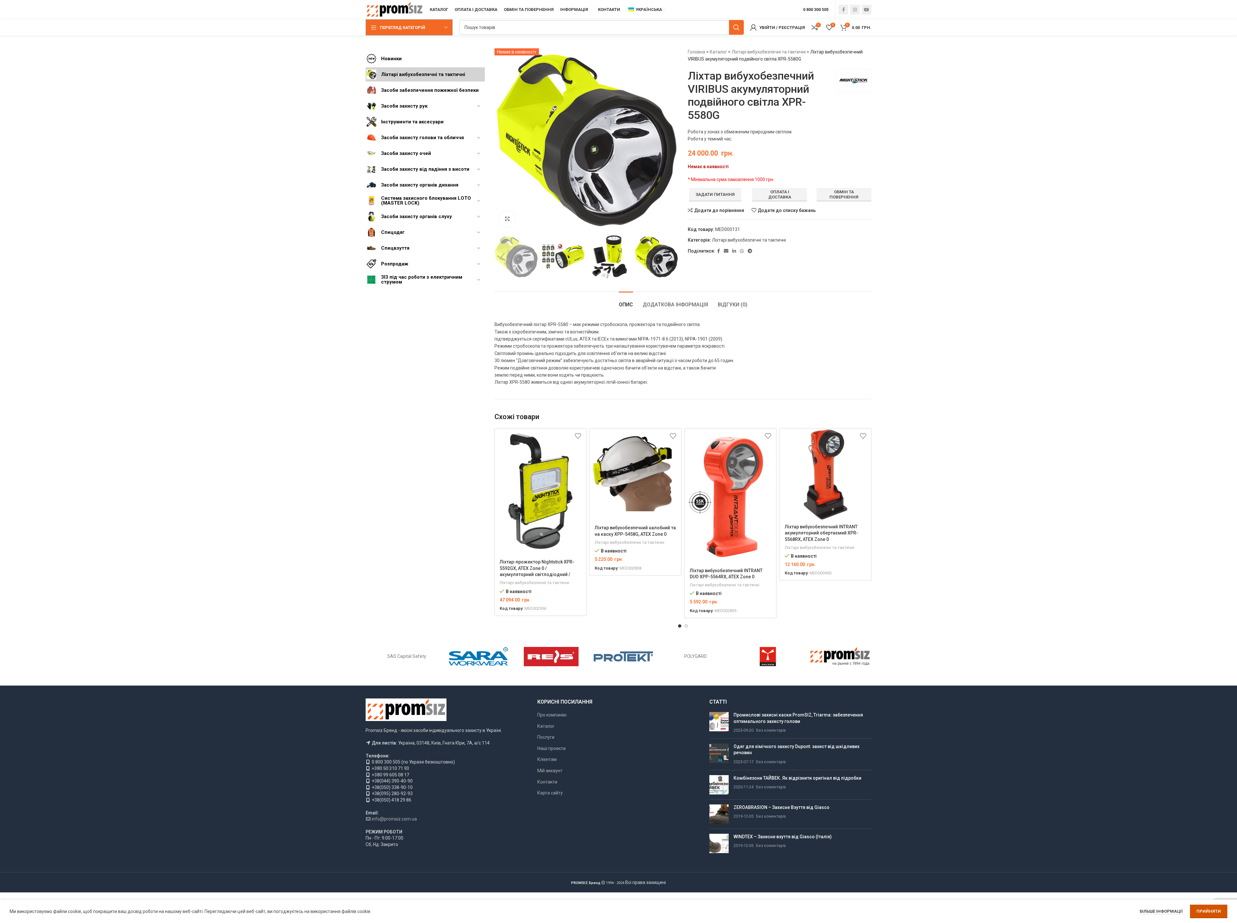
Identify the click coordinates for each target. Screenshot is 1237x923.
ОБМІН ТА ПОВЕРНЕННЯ (843, 194)
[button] (502, 257)
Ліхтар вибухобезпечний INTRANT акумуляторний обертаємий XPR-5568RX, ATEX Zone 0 (821, 533)
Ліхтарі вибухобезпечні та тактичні (769, 51)
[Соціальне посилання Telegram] (750, 251)
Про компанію (552, 714)
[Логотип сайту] (394, 9)
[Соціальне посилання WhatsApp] (742, 251)
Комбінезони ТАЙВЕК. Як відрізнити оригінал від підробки (797, 778)
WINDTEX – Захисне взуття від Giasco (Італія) (783, 836)
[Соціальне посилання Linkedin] (734, 251)
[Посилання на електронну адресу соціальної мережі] (726, 251)
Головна (696, 51)
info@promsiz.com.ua (394, 819)
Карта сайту (550, 792)
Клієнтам (547, 759)
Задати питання (715, 194)
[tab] (626, 301)
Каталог (718, 51)
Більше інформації (1162, 911)
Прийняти (1208, 911)
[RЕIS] (551, 656)
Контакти (547, 781)
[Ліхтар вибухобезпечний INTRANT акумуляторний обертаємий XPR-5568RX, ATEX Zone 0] (825, 474)
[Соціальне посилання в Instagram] (855, 9)
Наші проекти (551, 748)
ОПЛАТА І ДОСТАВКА (779, 194)
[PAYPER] (768, 656)
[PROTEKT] (623, 656)
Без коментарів (771, 730)
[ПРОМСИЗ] (840, 656)
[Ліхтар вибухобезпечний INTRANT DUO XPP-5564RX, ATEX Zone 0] (730, 496)
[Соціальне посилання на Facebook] (843, 9)
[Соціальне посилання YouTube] (866, 9)
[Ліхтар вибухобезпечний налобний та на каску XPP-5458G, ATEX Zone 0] (635, 475)
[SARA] (479, 656)
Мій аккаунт (549, 770)
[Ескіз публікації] (719, 723)
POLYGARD (695, 656)
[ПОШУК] (736, 27)
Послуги (545, 737)
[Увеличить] (507, 219)
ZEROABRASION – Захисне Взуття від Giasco (781, 807)
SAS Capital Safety (406, 656)
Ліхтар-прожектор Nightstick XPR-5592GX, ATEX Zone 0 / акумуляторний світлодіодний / (537, 568)
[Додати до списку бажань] (578, 436)
